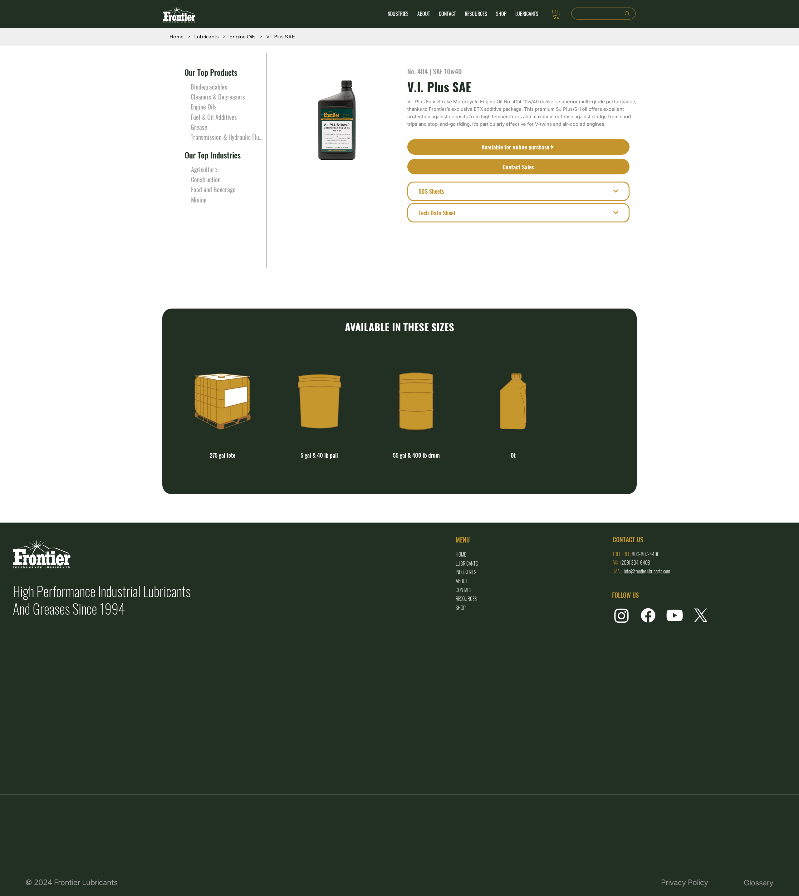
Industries (466, 572)
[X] (700, 615)
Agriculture (204, 169)
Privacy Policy (684, 882)
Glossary (758, 882)
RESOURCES (466, 598)
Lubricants (467, 563)
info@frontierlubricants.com (647, 571)
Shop (461, 607)
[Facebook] (648, 615)
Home (461, 554)
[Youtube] (674, 615)
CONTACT (464, 590)
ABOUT (462, 581)
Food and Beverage (213, 189)
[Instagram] (621, 615)
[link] (556, 14)
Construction (206, 179)
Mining (199, 199)
